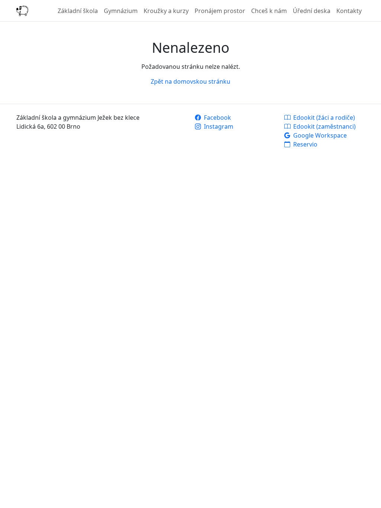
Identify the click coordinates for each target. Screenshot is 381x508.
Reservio (304, 144)
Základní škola (78, 11)
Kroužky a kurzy (166, 11)
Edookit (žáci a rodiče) (323, 117)
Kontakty (349, 11)
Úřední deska (311, 11)
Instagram (217, 126)
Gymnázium (121, 11)
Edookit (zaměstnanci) (324, 126)
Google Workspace (319, 135)
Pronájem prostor (220, 11)
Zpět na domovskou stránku (190, 81)
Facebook (216, 117)
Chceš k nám (269, 11)
